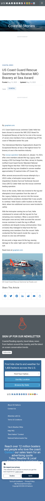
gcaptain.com (10, 125)
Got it (30, 476)
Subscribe (7, 352)
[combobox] (22, 373)
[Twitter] (11, 296)
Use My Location (22, 379)
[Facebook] (5, 296)
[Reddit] (28, 296)
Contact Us (12, 409)
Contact (9, 452)
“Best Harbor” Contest (16, 434)
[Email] (34, 296)
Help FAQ (11, 431)
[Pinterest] (17, 296)
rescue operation (11, 155)
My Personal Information (23, 484)
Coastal (12, 88)
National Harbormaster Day (17, 438)
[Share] (40, 296)
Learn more (19, 472)
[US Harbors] (18, 3)
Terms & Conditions (15, 420)
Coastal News (7, 65)
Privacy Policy (30, 481)
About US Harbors (14, 405)
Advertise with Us (14, 416)
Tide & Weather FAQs (15, 427)
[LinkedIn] (22, 296)
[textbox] (22, 374)
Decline (12, 476)
